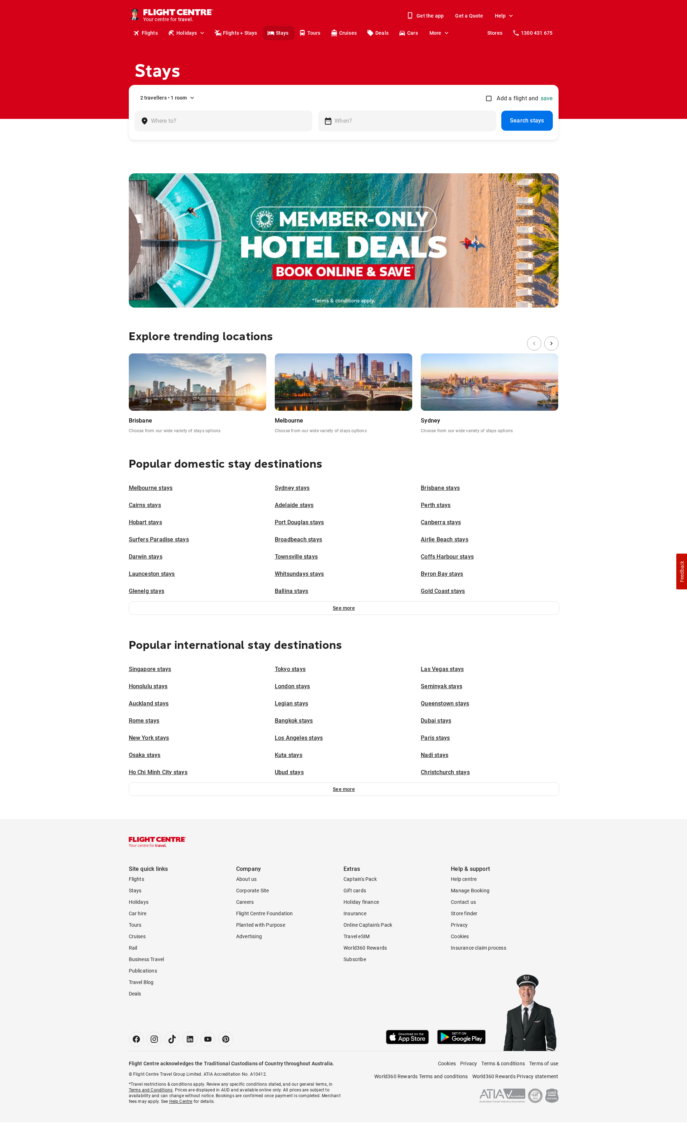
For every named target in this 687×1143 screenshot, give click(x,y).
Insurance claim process (478, 948)
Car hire (138, 913)
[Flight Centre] (157, 842)
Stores (494, 33)
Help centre (464, 879)
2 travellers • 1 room (163, 98)
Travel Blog (141, 982)
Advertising (249, 936)
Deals (382, 33)
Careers (245, 902)
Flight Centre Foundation (264, 913)
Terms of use (543, 1063)
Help (500, 16)
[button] (344, 608)
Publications (143, 971)
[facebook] (136, 1039)
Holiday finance (361, 902)
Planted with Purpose (260, 925)
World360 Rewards (365, 948)
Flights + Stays (240, 33)
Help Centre (181, 1101)
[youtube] (207, 1039)
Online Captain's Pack (368, 925)
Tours (314, 33)
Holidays (186, 33)
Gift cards (355, 890)
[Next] (551, 343)
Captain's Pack (360, 879)
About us (246, 879)
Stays (282, 33)
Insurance (355, 913)
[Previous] (534, 343)
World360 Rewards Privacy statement (515, 1076)
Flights (150, 33)
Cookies (460, 936)
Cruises (348, 33)
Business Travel (146, 959)
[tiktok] (172, 1039)
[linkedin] (190, 1039)
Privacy (459, 925)
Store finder (464, 913)
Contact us (463, 902)
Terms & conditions (503, 1063)
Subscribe (355, 959)
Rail (133, 948)
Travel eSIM (357, 936)
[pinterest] (225, 1039)
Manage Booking (470, 890)
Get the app (430, 16)
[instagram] (154, 1039)
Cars (412, 33)
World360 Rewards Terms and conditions (421, 1076)
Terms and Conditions (151, 1090)
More (435, 33)
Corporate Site (252, 890)
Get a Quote (469, 16)
